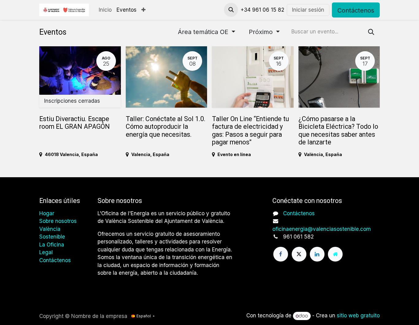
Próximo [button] (262, 32)
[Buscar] (371, 32)
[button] (231, 10)
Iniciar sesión (308, 10)
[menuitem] (105, 10)
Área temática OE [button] (204, 32)
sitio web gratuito (358, 316)
